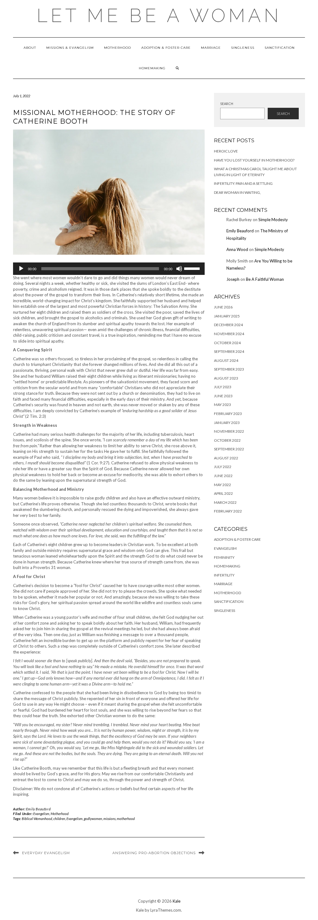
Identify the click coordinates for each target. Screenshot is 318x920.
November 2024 (229, 333)
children (59, 819)
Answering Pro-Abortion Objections (154, 853)
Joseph (232, 279)
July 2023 (222, 387)
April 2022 (223, 493)
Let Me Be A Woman (159, 15)
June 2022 (223, 475)
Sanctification (280, 48)
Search (226, 104)
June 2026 (223, 307)
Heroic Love (226, 151)
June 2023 (223, 396)
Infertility (224, 575)
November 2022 (229, 431)
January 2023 (227, 422)
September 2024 (229, 351)
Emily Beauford (38, 809)
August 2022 (226, 458)
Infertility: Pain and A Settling (243, 183)
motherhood (126, 819)
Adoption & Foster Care (166, 48)
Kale (176, 901)
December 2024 (228, 324)
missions (109, 819)
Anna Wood (237, 249)
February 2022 (228, 511)
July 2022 (222, 466)
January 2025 (227, 316)
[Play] (21, 269)
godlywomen (93, 819)
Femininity (224, 557)
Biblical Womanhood (37, 819)
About (30, 48)
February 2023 (228, 413)
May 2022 (222, 484)
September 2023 (229, 369)
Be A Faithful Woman (265, 279)
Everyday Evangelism (46, 853)
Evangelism (41, 814)
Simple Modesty (273, 219)
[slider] (193, 268)
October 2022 (227, 440)
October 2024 (227, 342)
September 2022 (229, 449)
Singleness (242, 48)
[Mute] (179, 269)
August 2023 (226, 378)
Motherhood (117, 48)
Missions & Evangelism (70, 48)
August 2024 (226, 360)
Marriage (211, 48)
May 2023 (222, 404)
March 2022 (225, 502)
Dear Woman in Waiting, (237, 192)
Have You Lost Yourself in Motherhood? (254, 160)
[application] (109, 268)
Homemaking (152, 68)
